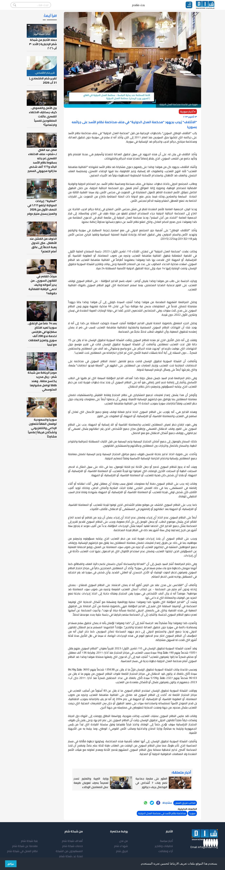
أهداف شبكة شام (72, 841)
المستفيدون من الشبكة (69, 851)
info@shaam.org (208, 847)
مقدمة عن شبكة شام (25, 846)
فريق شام (122, 851)
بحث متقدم (138, 5)
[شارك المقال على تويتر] (151, 802)
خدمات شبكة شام (72, 846)
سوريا (192, 813)
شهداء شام (121, 846)
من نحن (123, 841)
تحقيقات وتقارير (164, 846)
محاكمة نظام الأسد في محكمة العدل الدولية (162, 813)
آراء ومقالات (165, 851)
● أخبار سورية (187, 111)
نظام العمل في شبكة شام (22, 851)
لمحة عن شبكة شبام (71, 856)
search (14, 5)
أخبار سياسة (166, 841)
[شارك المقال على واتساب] (145, 802)
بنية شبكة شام (29, 841)
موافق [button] (10, 863)
